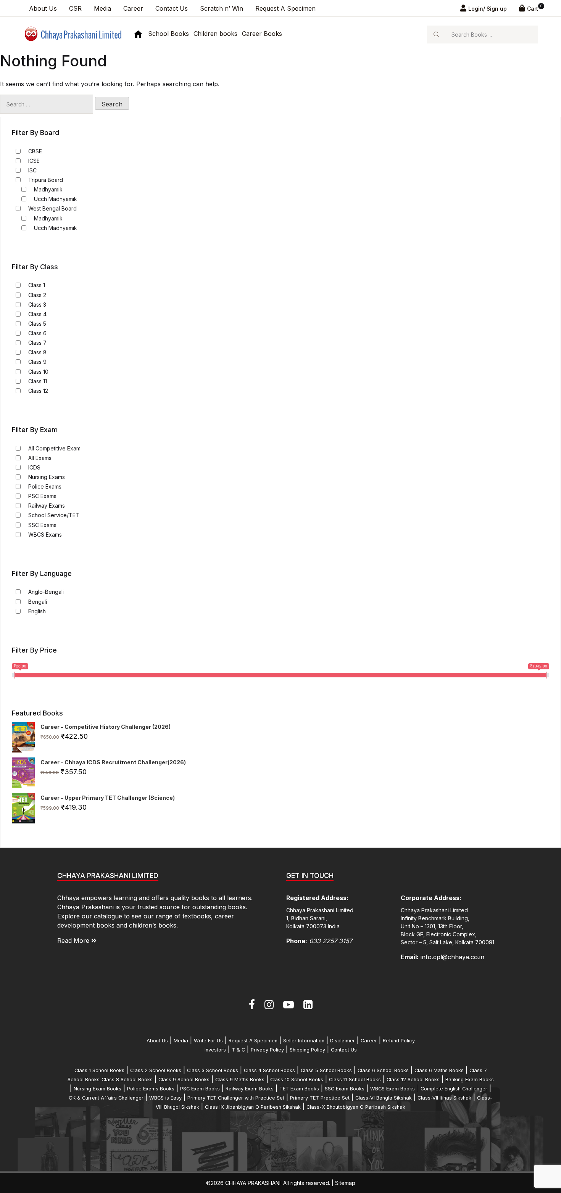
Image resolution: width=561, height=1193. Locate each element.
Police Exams (44, 486)
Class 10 (38, 371)
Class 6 (37, 333)
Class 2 (37, 295)
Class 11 (37, 381)
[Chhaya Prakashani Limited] (72, 34)
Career (133, 8)
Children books (215, 33)
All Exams (40, 458)
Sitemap (345, 1183)
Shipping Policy (307, 1050)
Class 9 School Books (184, 1079)
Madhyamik (48, 189)
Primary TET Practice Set (320, 1098)
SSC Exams (42, 525)
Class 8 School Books (127, 1079)
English (37, 611)
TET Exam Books (299, 1089)
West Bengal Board (52, 208)
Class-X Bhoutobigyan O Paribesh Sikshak (355, 1107)
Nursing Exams (46, 477)
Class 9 (37, 362)
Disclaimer (342, 1040)
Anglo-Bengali (46, 591)
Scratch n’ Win (221, 8)
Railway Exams (46, 505)
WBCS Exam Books (392, 1089)
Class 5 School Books (326, 1070)
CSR (75, 8)
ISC (32, 170)
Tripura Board (45, 180)
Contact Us (171, 8)
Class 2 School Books (155, 1070)
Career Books (262, 33)
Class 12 (38, 390)
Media (102, 8)
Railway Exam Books (250, 1089)
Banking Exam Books (469, 1079)
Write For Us (208, 1040)
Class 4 (37, 314)
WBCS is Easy (165, 1098)
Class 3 (37, 304)
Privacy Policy (267, 1050)
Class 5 (37, 323)
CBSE (35, 151)
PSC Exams (42, 496)
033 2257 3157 (330, 941)
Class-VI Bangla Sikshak (383, 1098)
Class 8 (37, 352)
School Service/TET (53, 515)
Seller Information (303, 1040)
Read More (74, 940)
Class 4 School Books (269, 1070)
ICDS (34, 467)
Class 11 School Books (355, 1079)
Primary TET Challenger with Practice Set (235, 1098)
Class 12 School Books (413, 1079)
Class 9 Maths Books (239, 1079)
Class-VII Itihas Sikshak (444, 1098)
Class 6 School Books (383, 1070)
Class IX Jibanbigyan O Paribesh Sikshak (253, 1107)
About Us (43, 8)
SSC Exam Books (344, 1089)
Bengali (37, 601)
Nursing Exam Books (97, 1089)
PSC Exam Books (200, 1089)
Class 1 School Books (99, 1070)
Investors (215, 1050)
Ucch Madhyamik (55, 199)
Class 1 (36, 285)
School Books (168, 33)
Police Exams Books (150, 1089)
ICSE (34, 161)
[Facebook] (252, 1005)
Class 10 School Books (296, 1079)
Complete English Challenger (454, 1089)
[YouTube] (288, 1005)
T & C (238, 1050)
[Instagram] (269, 1005)
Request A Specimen (285, 8)
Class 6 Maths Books (439, 1070)
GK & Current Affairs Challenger (106, 1098)
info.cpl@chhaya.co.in (452, 957)
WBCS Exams (45, 534)
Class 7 (37, 342)
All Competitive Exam (54, 448)
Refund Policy (399, 1040)
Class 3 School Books (212, 1070)
